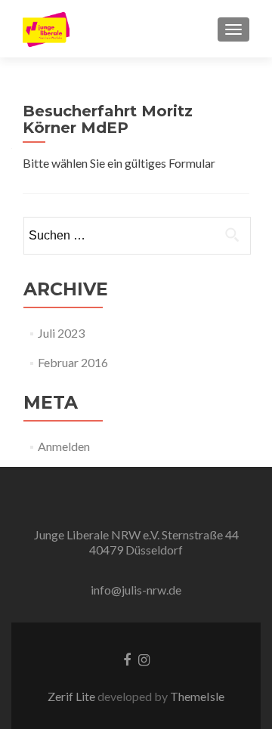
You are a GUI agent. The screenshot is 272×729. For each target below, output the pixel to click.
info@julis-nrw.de (136, 589)
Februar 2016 (73, 362)
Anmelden (64, 446)
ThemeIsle (197, 696)
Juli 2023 (61, 333)
